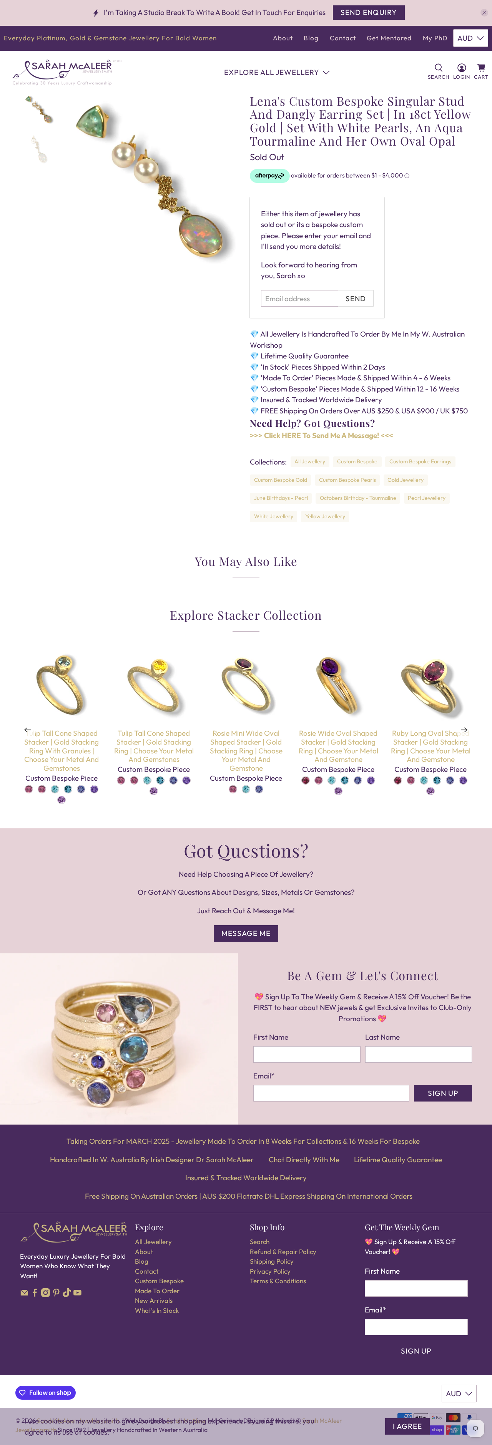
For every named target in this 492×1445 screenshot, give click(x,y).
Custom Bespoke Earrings (420, 461)
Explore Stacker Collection (246, 615)
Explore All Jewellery (271, 72)
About (283, 38)
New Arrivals (154, 1300)
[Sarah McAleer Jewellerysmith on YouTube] (77, 1295)
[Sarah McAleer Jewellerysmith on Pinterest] (56, 1295)
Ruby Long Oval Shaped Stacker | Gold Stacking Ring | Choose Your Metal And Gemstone (430, 746)
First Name (270, 1037)
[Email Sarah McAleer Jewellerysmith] (24, 1295)
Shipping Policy (272, 1261)
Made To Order (157, 1291)
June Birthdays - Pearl (281, 497)
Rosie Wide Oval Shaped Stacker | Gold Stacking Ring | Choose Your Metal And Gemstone (338, 746)
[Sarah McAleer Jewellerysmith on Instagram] (45, 1295)
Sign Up (443, 1093)
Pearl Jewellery (426, 497)
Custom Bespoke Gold (280, 479)
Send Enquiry (369, 12)
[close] (484, 13)
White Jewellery (273, 516)
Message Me (246, 933)
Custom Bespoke (357, 461)
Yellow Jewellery (325, 516)
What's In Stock (157, 1310)
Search (259, 1242)
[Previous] (27, 730)
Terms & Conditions (278, 1281)
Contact (343, 38)
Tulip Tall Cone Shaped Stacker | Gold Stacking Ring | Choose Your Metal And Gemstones (154, 746)
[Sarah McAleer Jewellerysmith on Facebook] (34, 1295)
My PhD (435, 38)
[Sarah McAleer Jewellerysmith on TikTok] (67, 1295)
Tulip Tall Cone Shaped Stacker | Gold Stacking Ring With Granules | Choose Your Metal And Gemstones (61, 750)
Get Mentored (389, 38)
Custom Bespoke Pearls (347, 479)
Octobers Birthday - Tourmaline (358, 497)
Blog (311, 38)
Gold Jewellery (405, 479)
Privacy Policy (270, 1271)
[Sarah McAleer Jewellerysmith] (67, 72)
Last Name (382, 1037)
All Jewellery (309, 461)
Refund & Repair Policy (283, 1252)
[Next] (464, 730)
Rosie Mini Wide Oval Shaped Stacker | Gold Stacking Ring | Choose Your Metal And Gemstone (246, 750)
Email (263, 1075)
